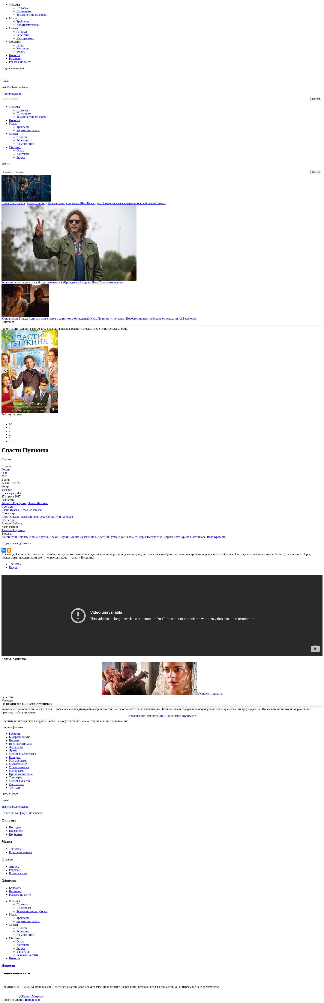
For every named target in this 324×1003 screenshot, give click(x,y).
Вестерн (14, 740)
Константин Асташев (59, 516)
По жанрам (23, 11)
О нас (20, 45)
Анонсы (21, 31)
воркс (32, 999)
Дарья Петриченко (150, 536)
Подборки (15, 834)
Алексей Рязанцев (32, 516)
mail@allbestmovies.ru (15, 87)
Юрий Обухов (11, 516)
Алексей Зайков (12, 523)
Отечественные (19, 767)
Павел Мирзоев (38, 503)
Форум (20, 51)
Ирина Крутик (38, 536)
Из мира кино (25, 38)
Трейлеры (22, 21)
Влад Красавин (216, 536)
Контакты (22, 48)
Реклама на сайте (20, 61)
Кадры (13, 567)
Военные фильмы (20, 743)
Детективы (16, 747)
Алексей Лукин (60, 536)
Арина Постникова (193, 536)
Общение (15, 147)
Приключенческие (21, 774)
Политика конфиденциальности (22, 813)
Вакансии (15, 58)
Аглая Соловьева (31, 510)
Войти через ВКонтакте (180, 715)
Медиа (13, 123)
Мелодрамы (16, 770)
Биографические (19, 737)
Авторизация (137, 715)
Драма (13, 750)
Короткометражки (28, 24)
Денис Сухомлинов (83, 536)
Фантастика (16, 784)
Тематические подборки (31, 14)
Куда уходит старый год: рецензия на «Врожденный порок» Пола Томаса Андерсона (68, 282)
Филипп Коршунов (14, 503)
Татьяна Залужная (13, 530)
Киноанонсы (10, 318)
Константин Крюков (15, 536)
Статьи (13, 133)
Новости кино (36, 203)
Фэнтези (14, 787)
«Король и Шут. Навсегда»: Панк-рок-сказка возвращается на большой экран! (116, 203)
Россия (6, 469)
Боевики (14, 733)
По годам (22, 8)
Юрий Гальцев (127, 536)
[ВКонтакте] (4, 550)
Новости (14, 55)
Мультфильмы (18, 760)
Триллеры (15, 777)
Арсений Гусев (107, 536)
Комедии (14, 757)
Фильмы (14, 106)
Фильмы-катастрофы (22, 753)
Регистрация (155, 715)
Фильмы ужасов (19, 780)
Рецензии (22, 35)
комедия (7, 489)
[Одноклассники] (9, 550)
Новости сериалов (13, 203)
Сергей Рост (171, 536)
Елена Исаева (10, 510)
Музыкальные (18, 764)
